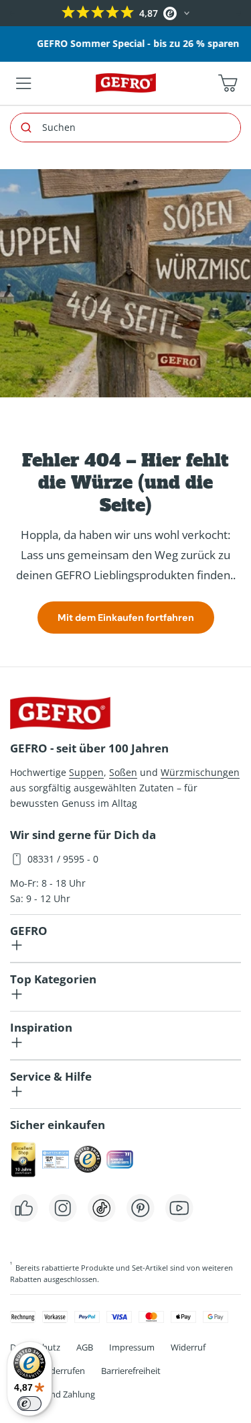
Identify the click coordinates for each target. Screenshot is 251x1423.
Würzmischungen (200, 772)
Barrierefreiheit (131, 1371)
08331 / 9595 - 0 (62, 858)
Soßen (123, 772)
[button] (12, 13)
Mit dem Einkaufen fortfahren (126, 617)
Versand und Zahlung (52, 1394)
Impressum (132, 1347)
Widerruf (188, 1347)
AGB (84, 1347)
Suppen (86, 772)
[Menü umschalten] (23, 83)
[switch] (29, 1403)
